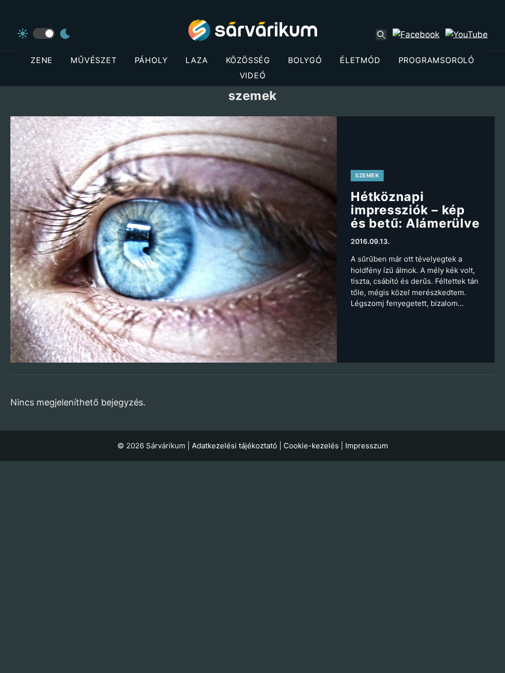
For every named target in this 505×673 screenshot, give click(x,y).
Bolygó (305, 60)
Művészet (93, 60)
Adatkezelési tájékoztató (234, 445)
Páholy (151, 60)
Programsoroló (436, 60)
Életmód (360, 60)
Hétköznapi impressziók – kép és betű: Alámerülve (415, 210)
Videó (253, 75)
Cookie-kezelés (311, 445)
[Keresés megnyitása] (381, 34)
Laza (196, 60)
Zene (42, 60)
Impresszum (366, 445)
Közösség (248, 60)
